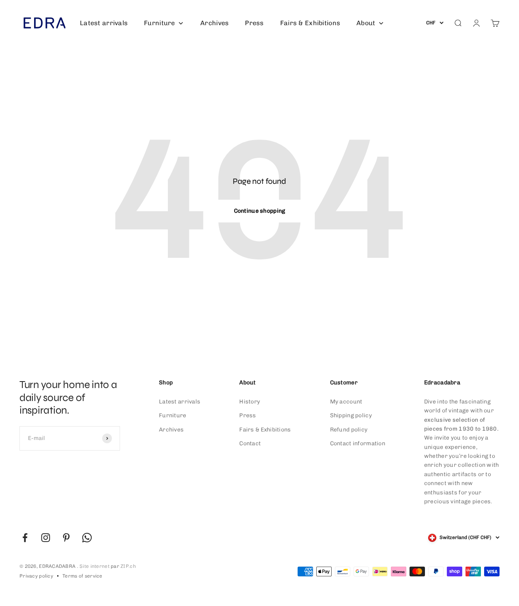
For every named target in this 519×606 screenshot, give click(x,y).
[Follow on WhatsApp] (86, 537)
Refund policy (349, 429)
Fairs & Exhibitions (265, 429)
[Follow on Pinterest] (66, 537)
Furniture (173, 415)
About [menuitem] (365, 23)
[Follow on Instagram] (45, 537)
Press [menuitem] (254, 23)
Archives (171, 429)
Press (247, 415)
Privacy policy (36, 576)
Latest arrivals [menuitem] (104, 23)
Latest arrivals (179, 401)
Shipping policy (351, 415)
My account (346, 401)
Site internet (94, 566)
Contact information (357, 443)
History (249, 401)
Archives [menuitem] (214, 23)
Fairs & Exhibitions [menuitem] (310, 23)
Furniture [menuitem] (159, 23)
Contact (250, 443)
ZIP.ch (128, 566)
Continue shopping (259, 210)
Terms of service (82, 576)
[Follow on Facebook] (24, 537)
